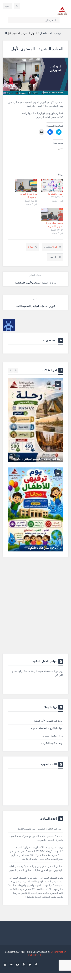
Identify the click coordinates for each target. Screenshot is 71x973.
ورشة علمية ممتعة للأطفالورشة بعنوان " (40, 431)
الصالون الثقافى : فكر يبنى (47, 520)
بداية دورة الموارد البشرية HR (28, 195)
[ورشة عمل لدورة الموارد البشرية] (52, 214)
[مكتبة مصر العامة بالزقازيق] (62, 11)
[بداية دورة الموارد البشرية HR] (26, 185)
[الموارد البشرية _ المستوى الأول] (35, 76)
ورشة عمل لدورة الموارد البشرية (54, 224)
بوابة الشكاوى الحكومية (52, 743)
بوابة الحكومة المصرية (52, 735)
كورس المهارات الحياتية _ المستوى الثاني (35, 302)
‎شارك (30, 246)
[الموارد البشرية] (52, 185)
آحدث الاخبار (46, 33)
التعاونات (52, 257)
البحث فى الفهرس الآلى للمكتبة (48, 720)
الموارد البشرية (55, 193)
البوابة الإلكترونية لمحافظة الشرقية (47, 728)
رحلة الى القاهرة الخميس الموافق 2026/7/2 (40, 828)
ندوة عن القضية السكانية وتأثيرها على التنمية (35, 278)
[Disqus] (35, 609)
